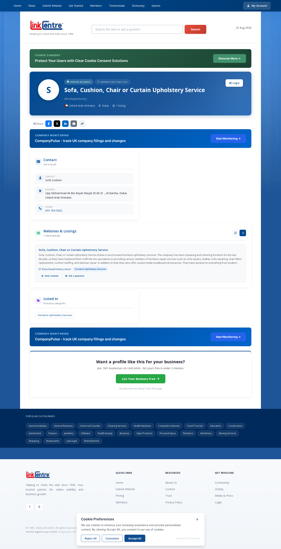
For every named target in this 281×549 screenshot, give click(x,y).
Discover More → (229, 58)
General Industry (38, 425)
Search (195, 29)
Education (215, 425)
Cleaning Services (117, 425)
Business (124, 433)
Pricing (120, 495)
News (31, 5)
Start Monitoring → (228, 138)
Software (85, 433)
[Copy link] (82, 123)
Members (96, 5)
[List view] (243, 233)
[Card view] (235, 233)
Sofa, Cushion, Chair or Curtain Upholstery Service (73, 250)
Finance (53, 433)
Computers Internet (168, 425)
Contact (170, 489)
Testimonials (117, 5)
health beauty (105, 433)
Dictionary (138, 5)
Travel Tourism (195, 425)
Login (236, 83)
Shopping (34, 441)
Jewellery (69, 433)
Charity (219, 489)
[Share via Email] (74, 123)
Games (156, 5)
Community (222, 482)
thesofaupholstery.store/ (56, 269)
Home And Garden (90, 425)
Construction (235, 425)
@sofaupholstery (75, 99)
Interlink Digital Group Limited (41, 531)
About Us (171, 482)
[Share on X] (57, 123)
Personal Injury (168, 433)
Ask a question (76, 275)
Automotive (35, 433)
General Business (63, 425)
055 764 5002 (53, 210)
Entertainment (91, 441)
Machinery (206, 433)
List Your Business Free (138, 379)
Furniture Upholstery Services (55, 315)
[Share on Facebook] (48, 123)
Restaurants (52, 441)
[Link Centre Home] (51, 25)
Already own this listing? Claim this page (140, 388)
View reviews (52, 275)
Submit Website (52, 5)
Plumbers (188, 433)
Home (17, 5)
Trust (168, 495)
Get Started (76, 5)
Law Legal (71, 441)
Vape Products (144, 433)
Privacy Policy (173, 502)
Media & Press (224, 495)
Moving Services (227, 433)
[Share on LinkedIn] (65, 123)
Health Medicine (142, 425)
